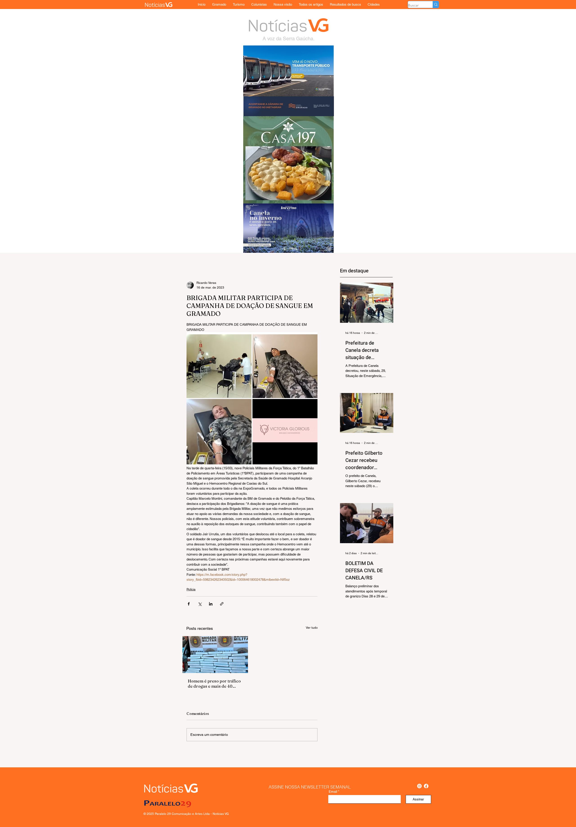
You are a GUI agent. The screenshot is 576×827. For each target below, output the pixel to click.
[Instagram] (419, 786)
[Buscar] (436, 4)
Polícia (191, 589)
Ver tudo (312, 627)
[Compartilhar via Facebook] (189, 604)
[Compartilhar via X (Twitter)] (200, 604)
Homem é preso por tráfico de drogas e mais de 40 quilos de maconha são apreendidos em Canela (214, 683)
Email (333, 791)
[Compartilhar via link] (222, 604)
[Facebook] (426, 786)
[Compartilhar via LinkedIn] (211, 604)
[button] (373, 4)
